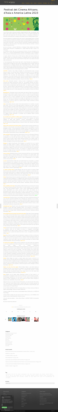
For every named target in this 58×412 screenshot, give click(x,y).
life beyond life (37, 375)
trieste (53, 376)
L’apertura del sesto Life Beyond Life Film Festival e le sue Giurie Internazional (20, 361)
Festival (21, 7)
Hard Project (7, 338)
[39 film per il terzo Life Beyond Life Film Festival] (27, 319)
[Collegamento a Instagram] (54, 0)
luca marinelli (41, 375)
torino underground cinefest (48, 376)
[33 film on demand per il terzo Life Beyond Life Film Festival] (5, 319)
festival (11, 375)
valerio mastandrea (8, 377)
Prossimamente (8, 341)
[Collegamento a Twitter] (52, 0)
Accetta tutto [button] (4, 407)
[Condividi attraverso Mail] (36, 311)
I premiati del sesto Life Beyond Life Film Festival (14, 359)
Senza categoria (8, 344)
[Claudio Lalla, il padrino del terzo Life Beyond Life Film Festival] (32, 319)
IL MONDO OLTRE (8, 355)
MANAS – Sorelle (8, 365)
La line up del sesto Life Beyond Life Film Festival (14, 363)
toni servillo (41, 376)
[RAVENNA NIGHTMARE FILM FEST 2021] (23, 319)
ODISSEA (7, 353)
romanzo (32, 376)
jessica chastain (28, 375)
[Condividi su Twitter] (12, 311)
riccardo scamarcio (21, 376)
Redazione (5, 395)
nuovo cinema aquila (8, 376)
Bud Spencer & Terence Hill (10, 333)
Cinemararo (7, 335)
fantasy (6, 375)
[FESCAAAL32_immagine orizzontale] (21, 23)
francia (15, 375)
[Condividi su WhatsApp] (18, 311)
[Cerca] (54, 3)
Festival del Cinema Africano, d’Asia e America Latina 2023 (21, 11)
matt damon (45, 375)
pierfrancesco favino (13, 376)
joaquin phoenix (33, 375)
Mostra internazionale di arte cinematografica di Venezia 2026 (17, 351)
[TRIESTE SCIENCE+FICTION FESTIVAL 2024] (36, 319)
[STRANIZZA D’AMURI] (57, 206)
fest (8, 375)
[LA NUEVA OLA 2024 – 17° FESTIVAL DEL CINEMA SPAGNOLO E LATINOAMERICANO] (14, 319)
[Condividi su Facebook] (6, 311)
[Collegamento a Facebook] (51, 0)
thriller (38, 376)
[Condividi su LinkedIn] (24, 311)
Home (4, 393)
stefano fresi (35, 376)
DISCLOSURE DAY (8, 357)
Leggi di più (10, 402)
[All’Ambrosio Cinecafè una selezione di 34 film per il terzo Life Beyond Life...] (0, 206)
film (12, 375)
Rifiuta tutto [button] (10, 407)
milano (53, 375)
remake (18, 376)
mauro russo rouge (49, 375)
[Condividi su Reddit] (30, 311)
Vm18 (6, 345)
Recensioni (7, 343)
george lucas (17, 375)
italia (25, 375)
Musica (6, 339)
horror (23, 375)
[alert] (7, 403)
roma (29, 376)
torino (44, 376)
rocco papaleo (26, 376)
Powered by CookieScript (7, 410)
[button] (2, 404)
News (6, 340)
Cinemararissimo (8, 334)
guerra (21, 375)
